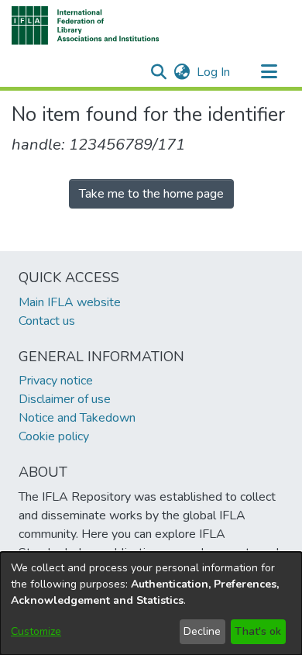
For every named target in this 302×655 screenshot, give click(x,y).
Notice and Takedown (77, 417)
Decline (202, 631)
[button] (86, 25)
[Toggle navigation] (268, 72)
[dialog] (151, 603)
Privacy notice (56, 380)
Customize (36, 631)
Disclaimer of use (65, 399)
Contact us (47, 320)
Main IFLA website (70, 302)
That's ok (258, 631)
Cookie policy (54, 436)
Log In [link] (214, 72)
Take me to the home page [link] (151, 193)
